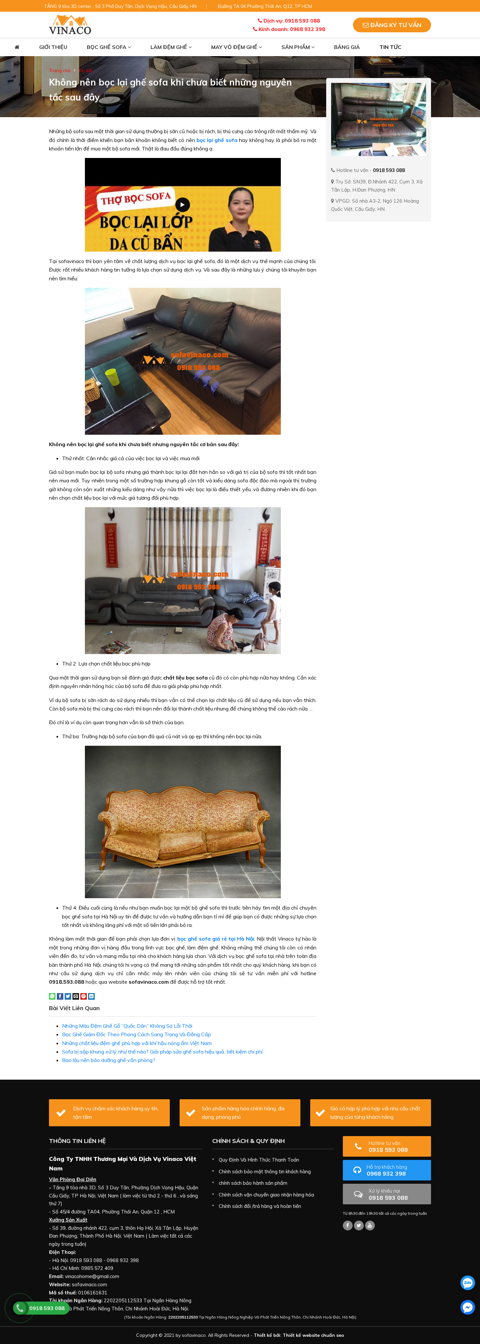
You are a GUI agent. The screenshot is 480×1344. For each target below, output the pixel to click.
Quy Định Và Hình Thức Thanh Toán (259, 1160)
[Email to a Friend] (75, 995)
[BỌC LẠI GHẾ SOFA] (70, 24)
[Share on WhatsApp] (52, 995)
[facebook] (467, 1307)
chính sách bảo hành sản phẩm (253, 1183)
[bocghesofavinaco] (348, 1225)
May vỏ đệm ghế (235, 47)
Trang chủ (60, 70)
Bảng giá (347, 47)
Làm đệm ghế (169, 47)
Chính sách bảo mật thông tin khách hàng (265, 1171)
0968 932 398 (387, 1170)
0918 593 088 (388, 1146)
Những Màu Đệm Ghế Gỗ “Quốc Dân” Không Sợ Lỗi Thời (127, 1026)
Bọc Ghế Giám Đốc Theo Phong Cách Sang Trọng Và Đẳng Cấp (136, 1034)
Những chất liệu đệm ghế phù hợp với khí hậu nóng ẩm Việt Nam (137, 1043)
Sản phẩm (296, 47)
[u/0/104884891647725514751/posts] (370, 1225)
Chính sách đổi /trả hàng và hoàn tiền (260, 1206)
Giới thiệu (53, 47)
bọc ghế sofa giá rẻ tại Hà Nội (215, 938)
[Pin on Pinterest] (83, 995)
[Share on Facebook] (60, 995)
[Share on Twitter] (68, 995)
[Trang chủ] (17, 47)
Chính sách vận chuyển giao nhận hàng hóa (266, 1195)
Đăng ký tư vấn (395, 25)
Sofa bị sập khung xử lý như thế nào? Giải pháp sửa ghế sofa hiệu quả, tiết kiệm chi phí (162, 1051)
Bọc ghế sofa (107, 47)
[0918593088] (467, 1282)
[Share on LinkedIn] (91, 995)
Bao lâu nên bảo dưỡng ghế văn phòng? (108, 1060)
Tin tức (390, 47)
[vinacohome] (359, 1225)
